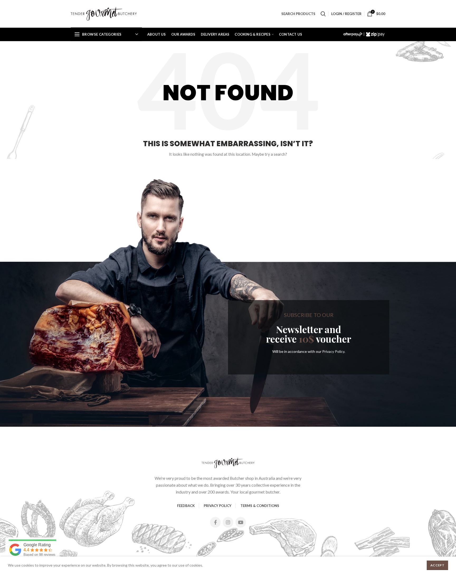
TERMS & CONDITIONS (259, 506)
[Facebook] (215, 522)
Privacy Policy (333, 351)
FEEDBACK (186, 506)
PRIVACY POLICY (217, 506)
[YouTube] (240, 522)
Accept (437, 565)
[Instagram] (228, 522)
